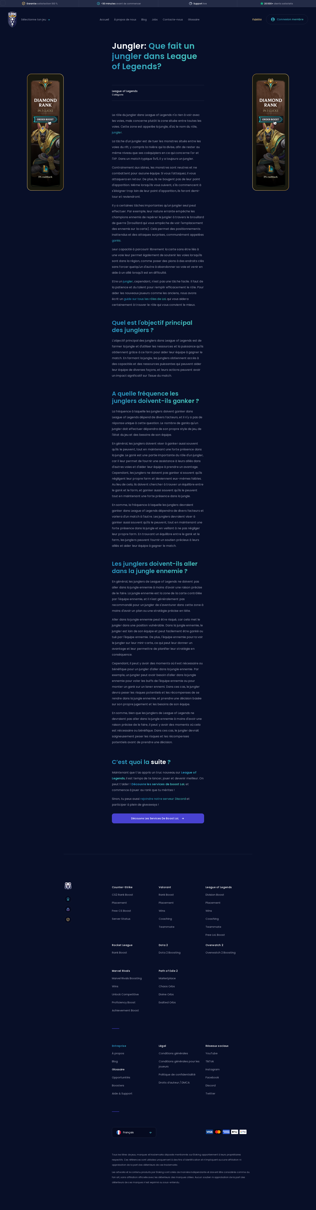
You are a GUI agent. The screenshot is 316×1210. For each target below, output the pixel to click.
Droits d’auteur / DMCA (174, 1082)
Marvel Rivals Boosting (127, 978)
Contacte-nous (173, 19)
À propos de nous (125, 19)
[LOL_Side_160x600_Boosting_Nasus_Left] (45, 189)
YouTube (212, 1053)
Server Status (121, 919)
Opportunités (121, 1077)
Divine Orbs (166, 994)
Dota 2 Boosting (169, 952)
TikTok (210, 1061)
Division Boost (215, 895)
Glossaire (194, 19)
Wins (162, 911)
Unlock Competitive (125, 994)
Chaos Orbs (167, 986)
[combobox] (134, 1132)
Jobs (155, 19)
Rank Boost (166, 895)
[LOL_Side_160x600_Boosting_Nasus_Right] (270, 189)
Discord (211, 1085)
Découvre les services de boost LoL (158, 784)
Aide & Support (122, 1093)
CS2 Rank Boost (122, 895)
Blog (144, 19)
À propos (118, 1053)
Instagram (213, 1069)
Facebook (212, 1077)
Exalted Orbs (167, 1002)
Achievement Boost (125, 1010)
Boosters (118, 1085)
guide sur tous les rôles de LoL (145, 299)
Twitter (210, 1093)
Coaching (165, 919)
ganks (116, 240)
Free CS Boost (121, 911)
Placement (119, 903)
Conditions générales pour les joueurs (179, 1063)
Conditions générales (173, 1053)
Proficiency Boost (124, 1002)
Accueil (104, 19)
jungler (117, 132)
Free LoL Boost (215, 935)
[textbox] (134, 1132)
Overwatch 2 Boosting (221, 952)
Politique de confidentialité (177, 1074)
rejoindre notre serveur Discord (163, 799)
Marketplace (167, 978)
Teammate (166, 927)
